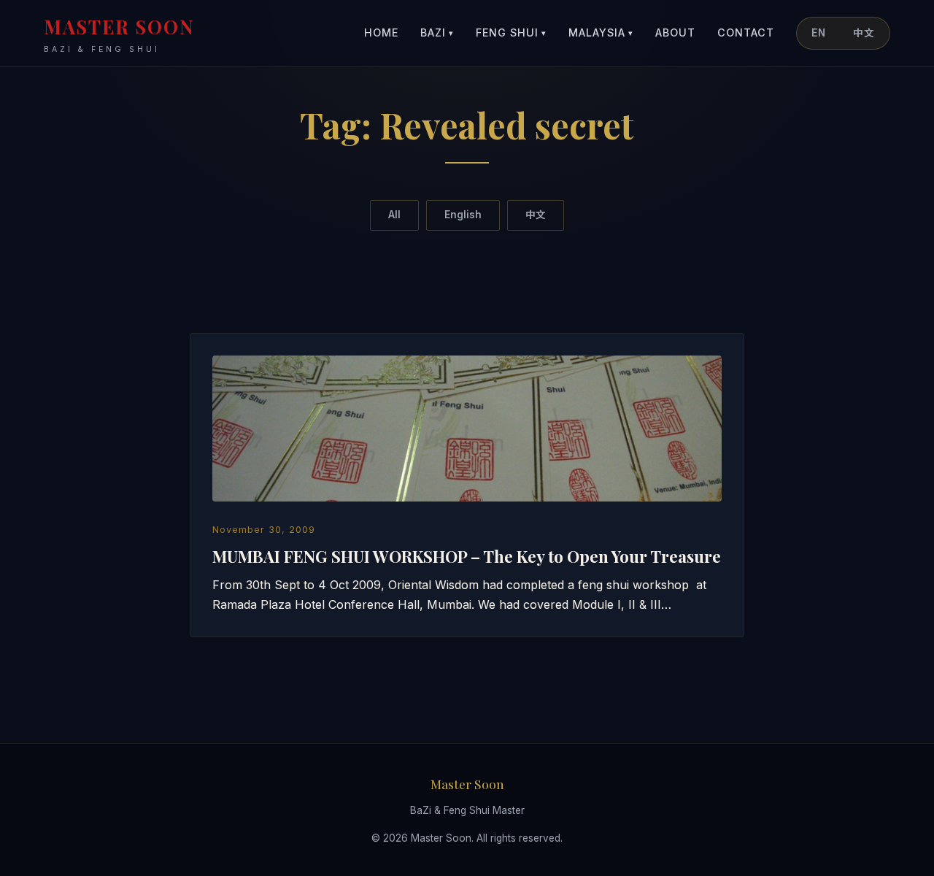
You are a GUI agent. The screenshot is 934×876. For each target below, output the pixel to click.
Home (381, 32)
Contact (745, 32)
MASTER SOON (119, 34)
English (463, 214)
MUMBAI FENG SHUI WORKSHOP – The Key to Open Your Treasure (466, 556)
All (394, 214)
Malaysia (600, 32)
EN (818, 33)
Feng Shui (511, 32)
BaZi (437, 32)
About (675, 32)
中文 (864, 33)
